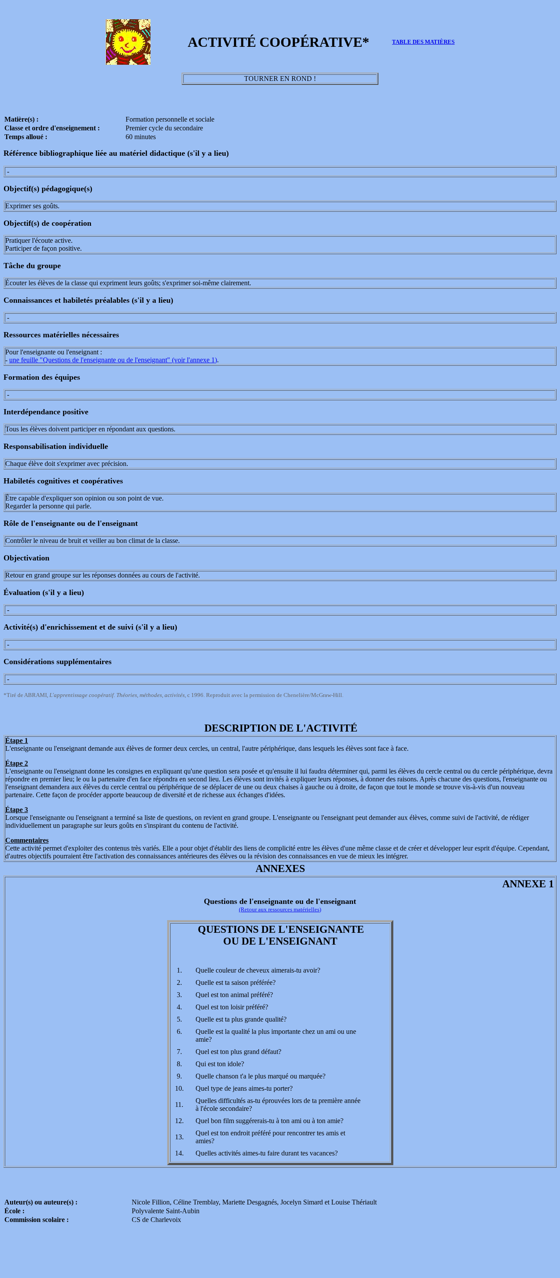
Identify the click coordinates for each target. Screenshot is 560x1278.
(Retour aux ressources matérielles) (280, 909)
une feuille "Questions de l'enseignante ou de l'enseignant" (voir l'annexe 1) (113, 360)
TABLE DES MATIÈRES (423, 42)
